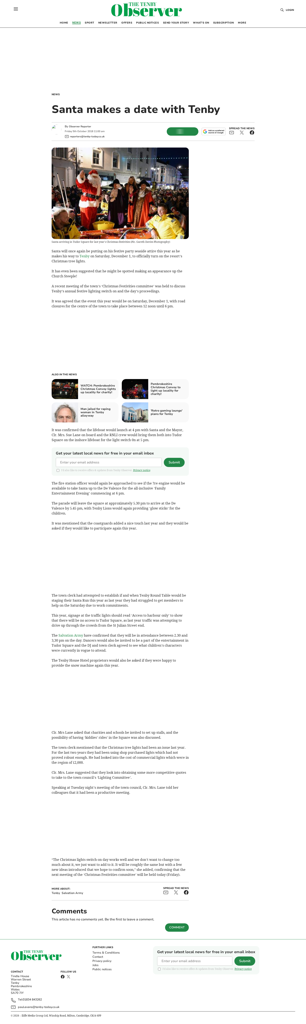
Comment (177, 927)
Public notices (102, 969)
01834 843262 (32, 999)
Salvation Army (70, 635)
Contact (97, 957)
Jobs (95, 965)
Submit (174, 462)
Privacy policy (101, 961)
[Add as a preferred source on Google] (213, 131)
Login (290, 10)
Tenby (85, 256)
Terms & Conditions (106, 953)
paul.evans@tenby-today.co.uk (38, 1007)
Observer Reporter (80, 126)
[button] (16, 9)
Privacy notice (141, 470)
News (56, 94)
